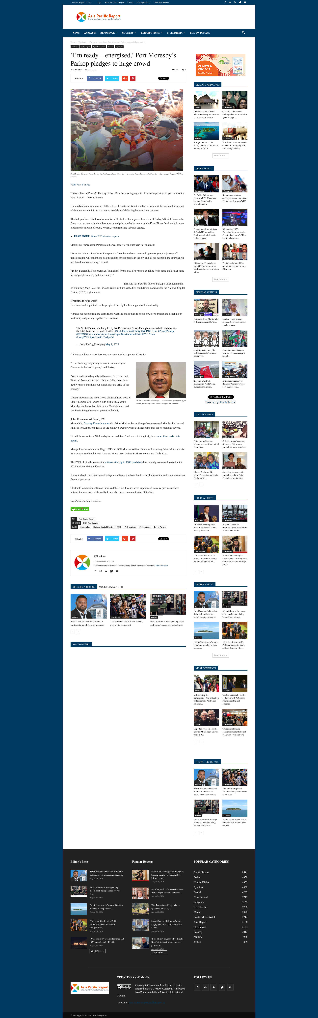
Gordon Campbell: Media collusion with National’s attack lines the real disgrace (233, 699)
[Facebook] (225, 2)
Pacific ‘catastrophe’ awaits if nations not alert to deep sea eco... (206, 644)
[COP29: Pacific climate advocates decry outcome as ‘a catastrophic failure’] (206, 100)
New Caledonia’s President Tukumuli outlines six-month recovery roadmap (205, 613)
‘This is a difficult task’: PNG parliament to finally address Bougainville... (205, 558)
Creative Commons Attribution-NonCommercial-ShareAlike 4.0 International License (151, 992)
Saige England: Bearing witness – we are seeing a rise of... (233, 352)
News (76, 32)
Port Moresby (145, 527)
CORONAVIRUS (204, 168)
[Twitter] (240, 2)
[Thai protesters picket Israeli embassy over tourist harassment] (128, 606)
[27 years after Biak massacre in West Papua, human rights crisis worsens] (206, 369)
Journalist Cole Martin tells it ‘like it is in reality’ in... (206, 320)
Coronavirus (199, 191)
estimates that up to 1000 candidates (124, 462)
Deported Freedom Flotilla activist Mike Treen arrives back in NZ (206, 731)
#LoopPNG (82, 337)
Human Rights (201, 882)
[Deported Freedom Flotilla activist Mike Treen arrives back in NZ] (206, 717)
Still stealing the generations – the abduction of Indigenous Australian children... (206, 699)
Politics (110, 47)
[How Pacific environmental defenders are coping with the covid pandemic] (235, 131)
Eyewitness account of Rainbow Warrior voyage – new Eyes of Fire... (234, 383)
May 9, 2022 (112, 344)
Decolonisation (200, 551)
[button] (243, 33)
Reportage (107, 32)
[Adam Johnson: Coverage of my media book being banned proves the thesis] (168, 606)
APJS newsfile (200, 437)
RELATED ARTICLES (84, 586)
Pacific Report (85, 47)
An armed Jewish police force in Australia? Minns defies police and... (205, 527)
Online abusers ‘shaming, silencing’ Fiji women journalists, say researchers (234, 444)
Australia (198, 690)
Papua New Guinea (99, 47)
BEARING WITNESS (206, 292)
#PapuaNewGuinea (123, 334)
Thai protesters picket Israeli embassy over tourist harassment (234, 791)
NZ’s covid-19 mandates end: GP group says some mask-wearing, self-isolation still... (206, 267)
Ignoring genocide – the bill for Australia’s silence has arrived (205, 352)
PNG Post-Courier (90, 523)
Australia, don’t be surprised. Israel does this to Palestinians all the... (234, 527)
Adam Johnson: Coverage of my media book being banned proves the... (233, 613)
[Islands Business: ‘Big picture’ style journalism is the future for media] (206, 460)
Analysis (90, 32)
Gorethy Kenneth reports (97, 423)
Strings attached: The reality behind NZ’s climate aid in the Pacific (206, 145)
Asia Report (115, 617)
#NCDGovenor (149, 331)
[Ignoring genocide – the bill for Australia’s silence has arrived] (206, 338)
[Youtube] (244, 2)
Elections (75, 47)
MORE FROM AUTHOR (111, 586)
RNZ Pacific (200, 907)
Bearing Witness (229, 376)
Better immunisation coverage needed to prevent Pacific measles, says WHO (234, 198)
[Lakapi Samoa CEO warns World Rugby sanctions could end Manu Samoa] (140, 925)
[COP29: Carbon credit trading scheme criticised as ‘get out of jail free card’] (235, 100)
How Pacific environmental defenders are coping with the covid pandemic (234, 145)
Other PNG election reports (96, 236)
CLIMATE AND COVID (207, 84)
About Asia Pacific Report (114, 2)
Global (197, 724)
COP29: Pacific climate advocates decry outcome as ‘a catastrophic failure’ (206, 114)
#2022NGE (82, 334)
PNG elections (130, 527)
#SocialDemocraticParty (127, 331)
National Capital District (103, 527)
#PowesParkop (166, 331)
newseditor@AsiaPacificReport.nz (147, 1002)
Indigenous (199, 902)
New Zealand (201, 897)
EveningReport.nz (143, 2)
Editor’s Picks (150, 32)
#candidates (95, 334)
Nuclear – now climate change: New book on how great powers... (234, 321)
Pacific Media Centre (161, 2)
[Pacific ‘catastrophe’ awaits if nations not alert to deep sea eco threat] (206, 630)
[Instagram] (102, 571)
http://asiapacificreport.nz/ (104, 561)
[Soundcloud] (107, 571)
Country (127, 32)
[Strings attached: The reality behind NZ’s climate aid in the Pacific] (206, 131)
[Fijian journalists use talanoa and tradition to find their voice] (206, 429)
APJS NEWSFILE (204, 414)
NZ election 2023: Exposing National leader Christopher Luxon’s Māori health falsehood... (234, 233)
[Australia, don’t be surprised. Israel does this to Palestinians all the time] (235, 513)
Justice (197, 941)
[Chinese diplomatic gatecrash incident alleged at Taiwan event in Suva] (235, 717)
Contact (130, 2)
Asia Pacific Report (86, 519)
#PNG (137, 334)
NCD (119, 527)
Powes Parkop (160, 527)
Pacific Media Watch (204, 917)
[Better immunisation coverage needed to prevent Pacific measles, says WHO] (235, 183)
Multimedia (175, 32)
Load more (219, 155)
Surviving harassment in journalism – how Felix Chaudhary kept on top (233, 474)
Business (75, 617)
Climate (197, 107)
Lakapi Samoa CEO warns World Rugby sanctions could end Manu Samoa (166, 924)
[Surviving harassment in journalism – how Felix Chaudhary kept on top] (235, 460)
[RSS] (235, 2)
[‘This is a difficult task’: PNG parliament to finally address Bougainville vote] (206, 544)
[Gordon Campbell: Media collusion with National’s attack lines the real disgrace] (235, 683)
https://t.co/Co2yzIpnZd (101, 337)
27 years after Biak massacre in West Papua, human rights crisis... (204, 383)
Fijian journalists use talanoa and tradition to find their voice (206, 444)
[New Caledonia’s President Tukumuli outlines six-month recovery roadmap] (89, 606)
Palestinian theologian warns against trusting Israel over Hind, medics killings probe (234, 560)
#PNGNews (148, 334)
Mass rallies (85, 527)
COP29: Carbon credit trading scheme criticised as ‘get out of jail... (234, 114)
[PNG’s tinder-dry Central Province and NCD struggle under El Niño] (79, 943)
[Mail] (230, 2)
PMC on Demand (200, 32)
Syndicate (119, 47)
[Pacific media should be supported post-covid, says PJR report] (235, 251)
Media (197, 912)
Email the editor (162, 565)
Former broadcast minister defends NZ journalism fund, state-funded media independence (205, 233)
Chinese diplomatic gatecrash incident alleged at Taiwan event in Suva (234, 731)
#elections (107, 334)
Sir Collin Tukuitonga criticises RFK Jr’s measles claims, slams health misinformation (205, 200)
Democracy (200, 927)
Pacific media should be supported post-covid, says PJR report (234, 265)
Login (99, 2)
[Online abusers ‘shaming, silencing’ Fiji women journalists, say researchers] (235, 429)
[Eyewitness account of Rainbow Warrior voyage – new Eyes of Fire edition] (235, 369)
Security (198, 932)
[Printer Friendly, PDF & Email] (80, 509)
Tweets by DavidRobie (220, 402)
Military (198, 937)
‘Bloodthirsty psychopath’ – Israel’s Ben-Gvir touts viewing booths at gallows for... (167, 942)
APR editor (77, 69)
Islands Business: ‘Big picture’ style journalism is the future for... (206, 474)
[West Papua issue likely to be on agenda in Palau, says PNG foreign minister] (140, 909)
